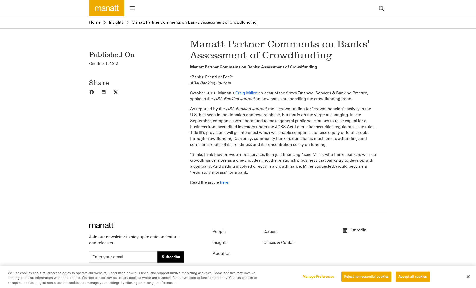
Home (95, 22)
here (224, 182)
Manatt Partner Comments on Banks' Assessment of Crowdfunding (194, 22)
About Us (221, 253)
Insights (116, 22)
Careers (270, 231)
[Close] (468, 276)
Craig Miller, (246, 93)
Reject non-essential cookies (366, 276)
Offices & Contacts (280, 242)
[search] (381, 8)
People (219, 231)
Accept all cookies (412, 276)
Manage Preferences (318, 276)
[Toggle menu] (132, 8)
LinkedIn (358, 230)
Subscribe (171, 257)
